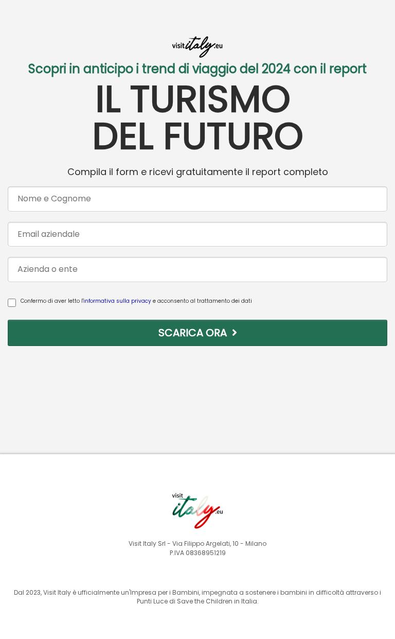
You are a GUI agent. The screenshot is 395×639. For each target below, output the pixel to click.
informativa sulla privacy (117, 301)
